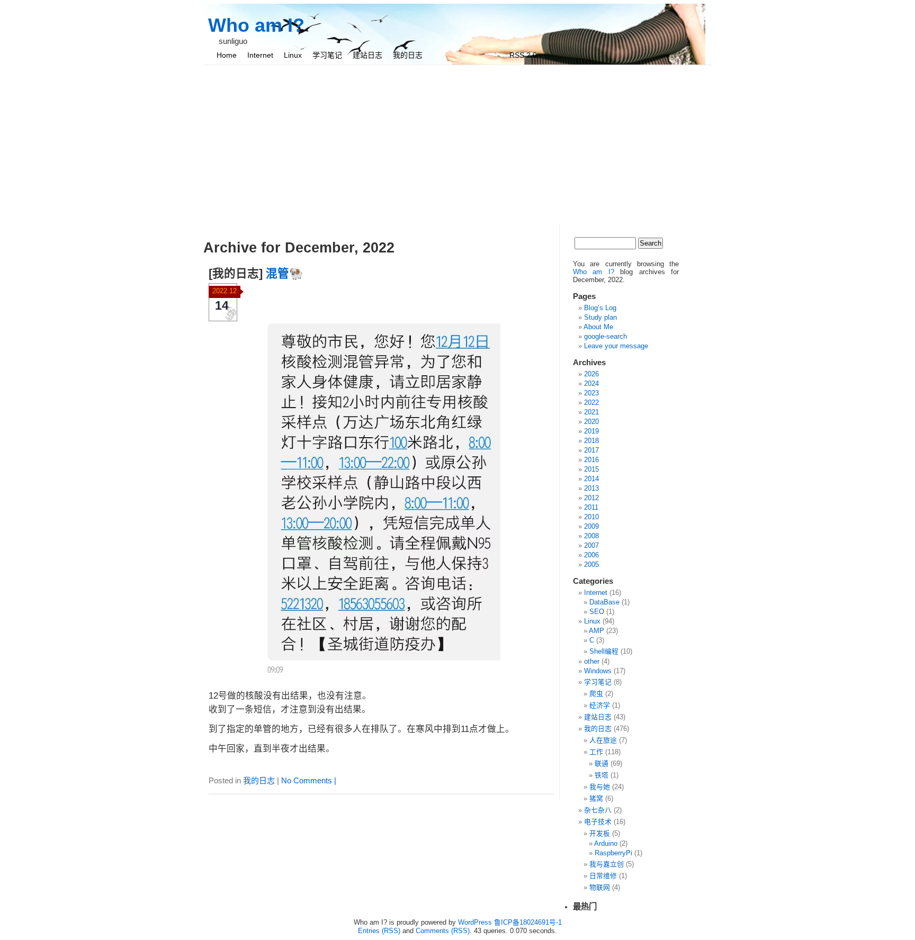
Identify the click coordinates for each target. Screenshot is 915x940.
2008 (591, 536)
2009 (591, 526)
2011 (591, 507)
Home (227, 55)
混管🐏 (284, 273)
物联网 (599, 887)
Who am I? (256, 25)
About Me (598, 327)
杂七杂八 (598, 810)
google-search (605, 336)
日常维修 (603, 876)
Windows (598, 671)
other (591, 661)
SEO (596, 612)
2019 (591, 431)
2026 (591, 374)
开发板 (599, 833)
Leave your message (616, 346)
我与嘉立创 (606, 864)
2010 (591, 517)
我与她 (599, 787)
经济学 (599, 705)
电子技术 (598, 822)
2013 (591, 488)
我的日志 (408, 55)
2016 (591, 460)
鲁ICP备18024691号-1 (528, 922)
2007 (591, 545)
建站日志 (367, 55)
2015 (591, 469)
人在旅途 (603, 740)
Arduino (605, 843)
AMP (596, 631)
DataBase (604, 602)
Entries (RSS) (379, 931)
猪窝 (596, 798)
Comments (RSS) (443, 931)
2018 (591, 441)
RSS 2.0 (523, 55)
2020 (591, 422)
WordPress (475, 922)
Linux (293, 55)
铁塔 (601, 775)
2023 (591, 393)
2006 (591, 555)
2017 (591, 450)
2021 (591, 412)
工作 (596, 752)
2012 (591, 498)
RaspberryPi (613, 853)
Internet (260, 55)
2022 (591, 402)
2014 (591, 479)
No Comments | (308, 780)
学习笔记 (327, 55)
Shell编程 (603, 651)
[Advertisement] (457, 144)
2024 (591, 383)
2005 (591, 564)
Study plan (600, 317)
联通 (601, 763)
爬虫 (596, 694)
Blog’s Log (600, 308)
